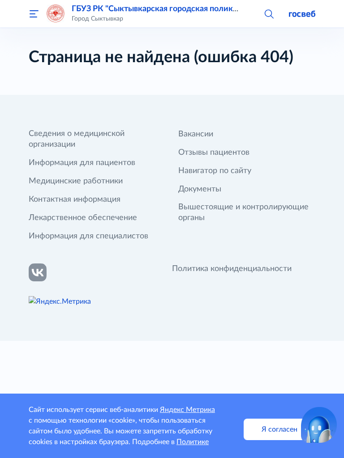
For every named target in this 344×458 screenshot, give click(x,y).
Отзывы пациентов (213, 152)
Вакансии (195, 134)
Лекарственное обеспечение (83, 218)
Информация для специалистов (88, 236)
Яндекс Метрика (187, 409)
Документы (199, 189)
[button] (268, 13)
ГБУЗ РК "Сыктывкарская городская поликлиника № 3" (176, 9)
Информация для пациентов (82, 163)
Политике (192, 441)
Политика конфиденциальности (232, 269)
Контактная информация (74, 199)
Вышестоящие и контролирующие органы (243, 212)
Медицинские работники (76, 181)
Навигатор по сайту (214, 171)
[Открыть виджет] (319, 425)
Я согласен (279, 429)
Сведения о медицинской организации (77, 139)
